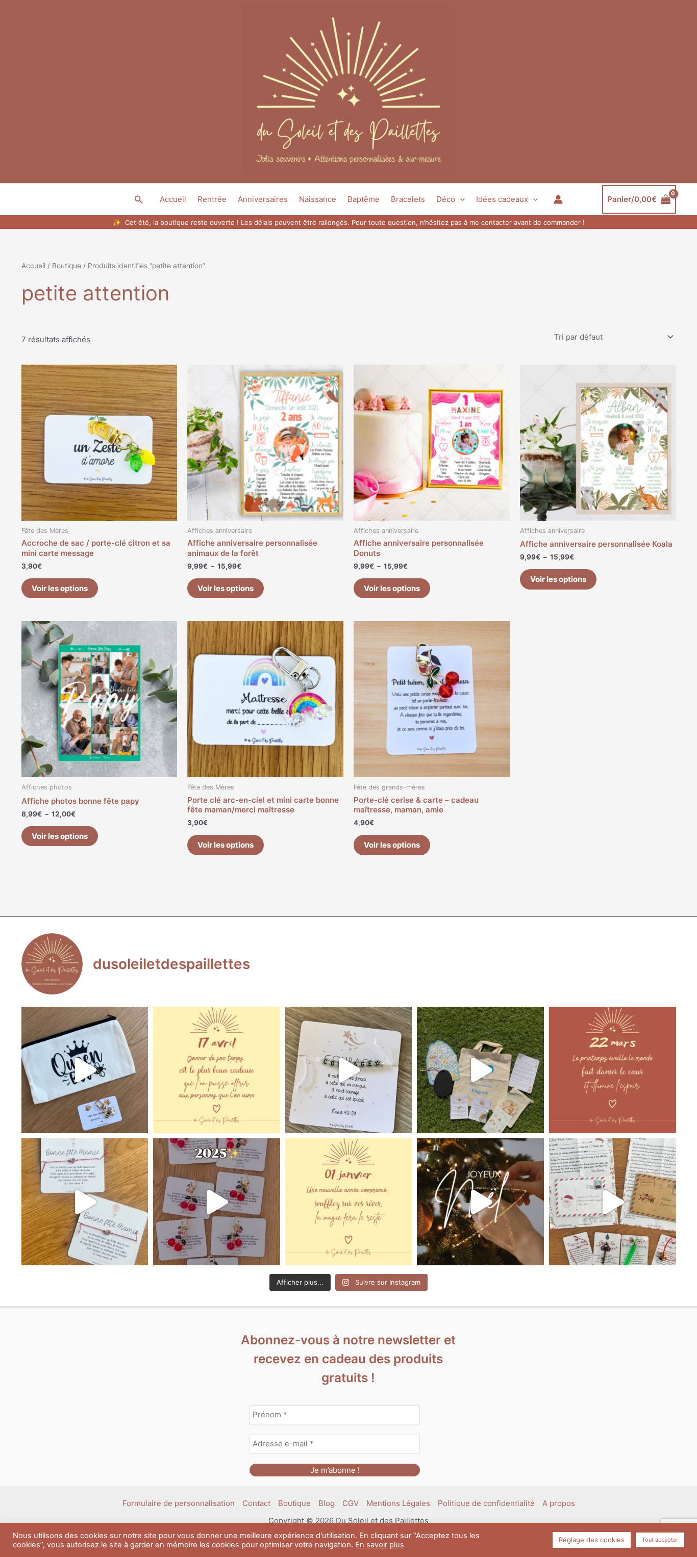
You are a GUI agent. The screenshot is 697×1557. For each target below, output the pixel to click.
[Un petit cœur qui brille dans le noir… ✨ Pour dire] (84, 1201)
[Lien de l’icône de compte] (558, 199)
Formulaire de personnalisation (178, 1503)
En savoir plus (379, 1544)
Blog (326, 1503)
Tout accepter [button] (660, 1539)
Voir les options (60, 588)
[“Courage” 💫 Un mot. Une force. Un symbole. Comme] (348, 1070)
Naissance (317, 199)
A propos (558, 1503)
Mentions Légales (398, 1503)
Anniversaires (263, 199)
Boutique (66, 266)
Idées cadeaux (502, 199)
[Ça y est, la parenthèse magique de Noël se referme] (480, 1201)
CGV (350, 1503)
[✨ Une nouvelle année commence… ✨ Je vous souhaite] (348, 1201)
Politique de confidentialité (486, 1503)
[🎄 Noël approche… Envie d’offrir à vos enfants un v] (612, 1201)
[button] (138, 199)
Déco (445, 199)
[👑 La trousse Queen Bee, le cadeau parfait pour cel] (84, 1070)
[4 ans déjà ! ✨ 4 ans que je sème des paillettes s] (216, 1201)
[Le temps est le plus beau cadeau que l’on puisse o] (216, 1070)
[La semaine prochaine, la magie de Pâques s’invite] (480, 1070)
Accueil (173, 199)
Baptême (363, 199)
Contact (256, 1503)
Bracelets (408, 199)
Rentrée (212, 199)
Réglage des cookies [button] (592, 1540)
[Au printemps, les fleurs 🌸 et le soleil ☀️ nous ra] (612, 1070)
